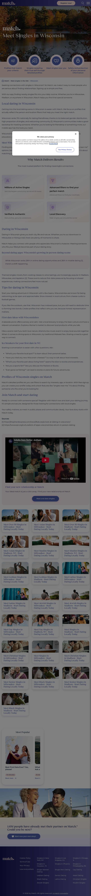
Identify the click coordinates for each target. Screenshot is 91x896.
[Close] (75, 133)
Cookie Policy (53, 143)
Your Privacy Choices (65, 149)
